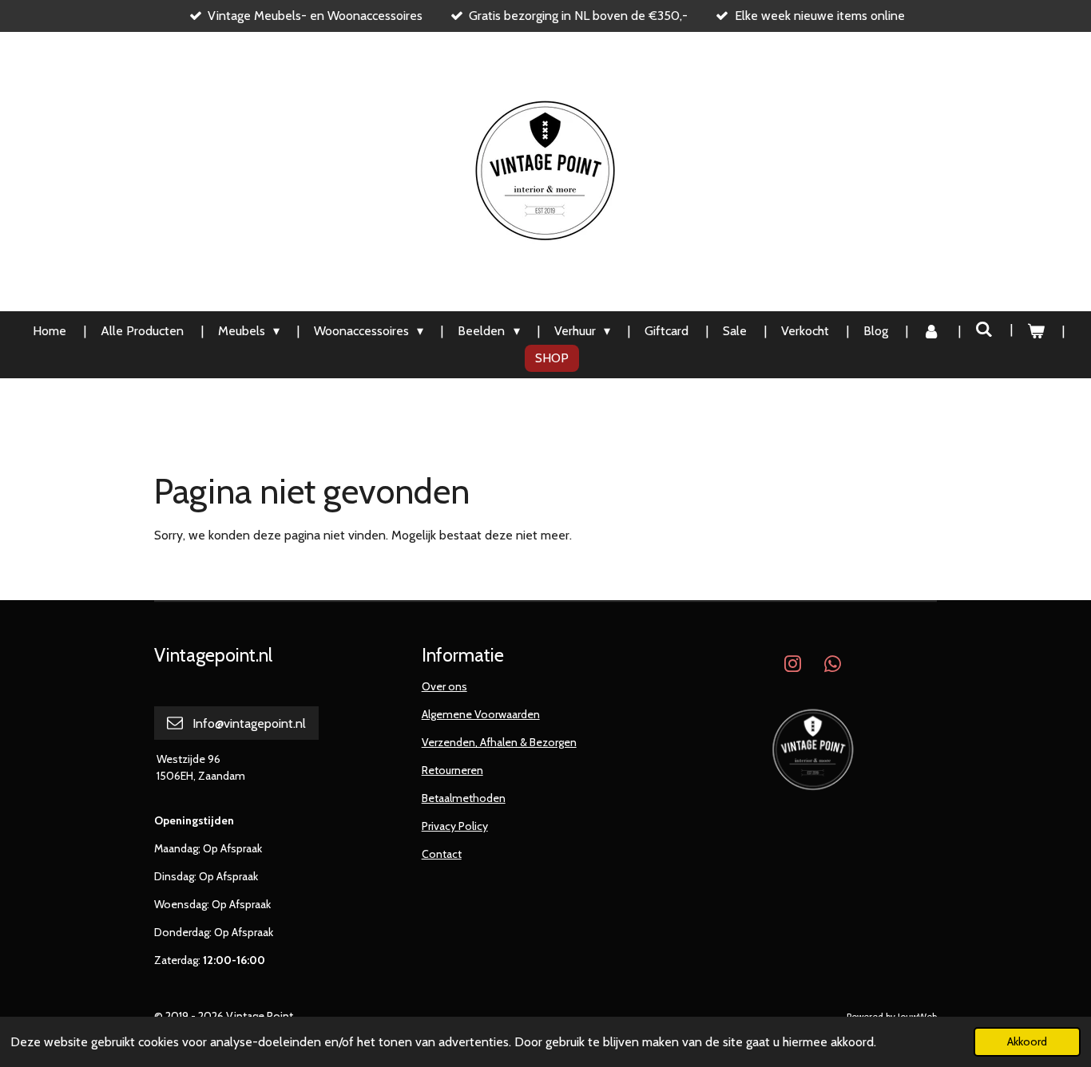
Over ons (444, 686)
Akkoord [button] (1027, 1041)
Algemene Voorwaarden (481, 714)
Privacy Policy (455, 826)
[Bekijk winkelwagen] (1036, 331)
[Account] (931, 331)
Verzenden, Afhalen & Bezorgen (499, 742)
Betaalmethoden (464, 798)
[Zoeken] (984, 329)
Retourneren (452, 770)
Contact (442, 854)
